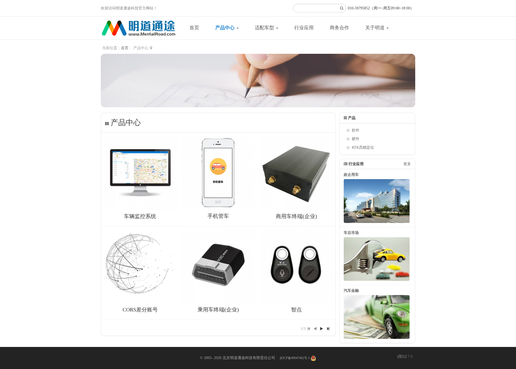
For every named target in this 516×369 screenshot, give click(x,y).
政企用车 (351, 175)
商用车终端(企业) (296, 216)
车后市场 (351, 233)
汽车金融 (351, 291)
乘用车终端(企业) (218, 310)
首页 (194, 27)
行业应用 (304, 27)
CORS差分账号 (140, 310)
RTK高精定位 (363, 148)
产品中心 (225, 27)
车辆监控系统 (140, 216)
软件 (355, 130)
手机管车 (218, 216)
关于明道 (375, 27)
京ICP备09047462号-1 (295, 358)
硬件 (355, 139)
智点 (296, 310)
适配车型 (265, 27)
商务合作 (339, 27)
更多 (407, 164)
